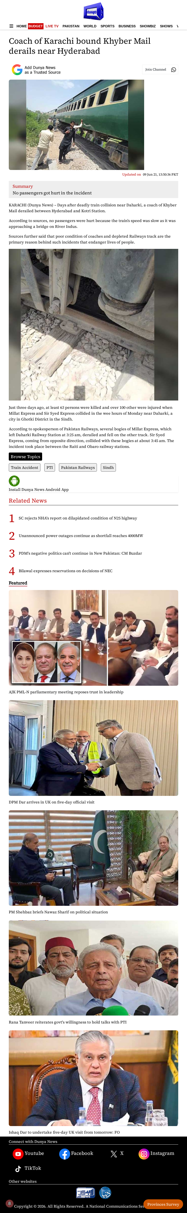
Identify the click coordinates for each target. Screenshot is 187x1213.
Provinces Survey (163, 1204)
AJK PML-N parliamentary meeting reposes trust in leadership (66, 692)
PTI (50, 467)
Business (127, 26)
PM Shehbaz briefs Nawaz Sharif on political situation (58, 912)
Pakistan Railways (78, 467)
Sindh (108, 467)
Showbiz (148, 26)
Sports (107, 26)
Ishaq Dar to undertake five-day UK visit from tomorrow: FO (64, 1132)
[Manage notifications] (9, 1203)
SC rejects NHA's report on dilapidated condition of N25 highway (78, 518)
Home (22, 26)
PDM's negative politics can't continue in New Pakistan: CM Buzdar (80, 553)
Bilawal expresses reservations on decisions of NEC (65, 570)
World (90, 26)
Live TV (52, 26)
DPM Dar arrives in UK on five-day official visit (51, 802)
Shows (166, 26)
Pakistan (71, 26)
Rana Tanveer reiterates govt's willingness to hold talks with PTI (68, 1022)
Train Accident (24, 467)
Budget (35, 26)
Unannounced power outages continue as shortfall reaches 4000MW (81, 535)
